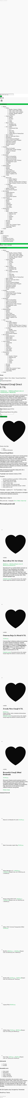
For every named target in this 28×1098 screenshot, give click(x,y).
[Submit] (1, 96)
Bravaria (8, 220)
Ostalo (10, 121)
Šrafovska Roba (13, 187)
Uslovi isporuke (6, 1074)
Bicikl (7, 209)
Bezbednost (6, 1072)
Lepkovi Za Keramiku (11, 157)
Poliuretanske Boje (13, 128)
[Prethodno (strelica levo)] (0, 1097)
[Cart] (14, 101)
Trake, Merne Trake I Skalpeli (16, 112)
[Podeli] (3, 1096)
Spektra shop (7, 1089)
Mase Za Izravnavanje (11, 159)
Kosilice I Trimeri (13, 212)
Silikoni (11, 117)
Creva (10, 215)
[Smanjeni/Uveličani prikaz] (0, 1096)
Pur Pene (11, 118)
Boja (1, 409)
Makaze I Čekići (13, 180)
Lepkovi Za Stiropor (11, 151)
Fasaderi (5, 147)
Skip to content (3, 0)
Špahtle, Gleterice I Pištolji (15, 109)
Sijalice (7, 201)
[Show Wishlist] (1, 98)
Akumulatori (9, 204)
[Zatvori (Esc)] (5, 1096)
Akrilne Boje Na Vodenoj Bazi (16, 133)
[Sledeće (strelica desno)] (2, 1097)
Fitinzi (10, 218)
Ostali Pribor (12, 114)
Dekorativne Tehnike (11, 141)
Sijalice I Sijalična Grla (11, 173)
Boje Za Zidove (9, 122)
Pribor (7, 108)
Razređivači (9, 137)
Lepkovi (8, 223)
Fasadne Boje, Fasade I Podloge (13, 149)
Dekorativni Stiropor (11, 142)
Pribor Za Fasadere (10, 148)
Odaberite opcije (7, 579)
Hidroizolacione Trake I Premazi (13, 160)
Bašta (7, 211)
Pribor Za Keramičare (11, 156)
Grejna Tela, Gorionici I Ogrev (13, 224)
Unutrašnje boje (12, 125)
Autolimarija (9, 199)
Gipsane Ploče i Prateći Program (13, 140)
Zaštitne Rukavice (10, 192)
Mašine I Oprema (10, 188)
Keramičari (5, 155)
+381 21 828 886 (8, 245)
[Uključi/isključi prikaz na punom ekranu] (2, 1096)
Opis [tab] (4, 448)
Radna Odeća (9, 195)
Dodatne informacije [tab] (8, 450)
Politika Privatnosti (7, 1076)
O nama (5, 1064)
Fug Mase (8, 163)
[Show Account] (3, 98)
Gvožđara (8, 184)
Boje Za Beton (9, 134)
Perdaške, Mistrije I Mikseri (15, 113)
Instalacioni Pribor (10, 171)
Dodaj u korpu (4, 416)
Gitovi (10, 120)
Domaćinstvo (6, 208)
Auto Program (6, 197)
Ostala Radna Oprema (11, 196)
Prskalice (11, 216)
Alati (4, 176)
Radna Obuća (9, 193)
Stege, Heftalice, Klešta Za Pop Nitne (18, 183)
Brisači (7, 200)
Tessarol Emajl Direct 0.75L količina (8, 412)
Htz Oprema (6, 191)
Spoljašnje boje (12, 124)
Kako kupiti (6, 1071)
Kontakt (5, 1065)
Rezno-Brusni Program (11, 189)
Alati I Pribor (9, 169)
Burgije (10, 185)
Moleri (4, 106)
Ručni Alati (8, 177)
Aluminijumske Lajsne (11, 161)
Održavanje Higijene (11, 226)
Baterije (8, 168)
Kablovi (8, 167)
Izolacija (8, 152)
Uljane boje (11, 132)
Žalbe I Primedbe (7, 1075)
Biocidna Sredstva (10, 144)
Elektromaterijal (6, 165)
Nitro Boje (11, 130)
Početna (2, 378)
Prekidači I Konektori (11, 172)
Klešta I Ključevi (13, 179)
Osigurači (8, 203)
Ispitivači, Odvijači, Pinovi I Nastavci (18, 181)
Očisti (12, 409)
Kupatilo (8, 222)
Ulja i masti (8, 205)
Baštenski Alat (12, 213)
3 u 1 (10, 129)
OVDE (11, 471)
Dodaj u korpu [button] (6, 789)
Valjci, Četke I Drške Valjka (15, 110)
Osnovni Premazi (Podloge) (12, 138)
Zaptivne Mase (9, 116)
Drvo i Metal (9, 126)
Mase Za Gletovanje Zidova (12, 136)
